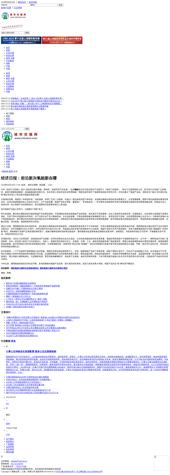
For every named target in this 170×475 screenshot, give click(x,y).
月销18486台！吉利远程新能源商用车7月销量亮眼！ (29, 380)
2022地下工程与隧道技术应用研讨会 (22, 336)
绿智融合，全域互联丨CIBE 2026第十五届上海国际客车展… (37, 98)
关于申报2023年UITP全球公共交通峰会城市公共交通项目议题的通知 (36, 328)
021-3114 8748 (17, 464)
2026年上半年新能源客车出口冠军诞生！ (24, 382)
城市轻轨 (10, 121)
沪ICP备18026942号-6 (66, 472)
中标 (8, 66)
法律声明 (10, 447)
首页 (8, 48)
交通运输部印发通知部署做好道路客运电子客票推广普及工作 (33, 330)
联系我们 (10, 441)
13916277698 (20, 466)
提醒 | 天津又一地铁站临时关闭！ (20, 323)
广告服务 (10, 444)
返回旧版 (33, 2)
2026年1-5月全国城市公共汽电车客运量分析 (25, 385)
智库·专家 (10, 58)
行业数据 (10, 61)
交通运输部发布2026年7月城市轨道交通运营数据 (27, 377)
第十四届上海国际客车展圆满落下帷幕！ (29, 109)
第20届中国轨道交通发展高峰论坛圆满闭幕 (30, 106)
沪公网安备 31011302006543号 (89, 472)
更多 (13, 341)
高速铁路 (10, 124)
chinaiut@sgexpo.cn (19, 461)
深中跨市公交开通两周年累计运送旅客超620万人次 (28, 390)
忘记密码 (18, 8)
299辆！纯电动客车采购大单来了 (20, 307)
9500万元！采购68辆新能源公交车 (21, 291)
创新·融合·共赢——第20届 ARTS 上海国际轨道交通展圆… (36, 104)
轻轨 (8, 119)
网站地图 (10, 452)
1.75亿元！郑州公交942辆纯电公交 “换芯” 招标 (26, 299)
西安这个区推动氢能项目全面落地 (21, 283)
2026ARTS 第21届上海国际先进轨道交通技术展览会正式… (36, 101)
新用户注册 (6, 8)
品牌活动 (10, 89)
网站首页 (22, 2)
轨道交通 (10, 55)
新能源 (5, 171)
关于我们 (10, 439)
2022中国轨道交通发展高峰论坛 (20, 333)
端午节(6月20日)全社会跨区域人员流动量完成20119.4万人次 (32, 393)
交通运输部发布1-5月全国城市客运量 (22, 387)
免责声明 (10, 449)
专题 (8, 69)
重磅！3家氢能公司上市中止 (18, 296)
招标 (8, 63)
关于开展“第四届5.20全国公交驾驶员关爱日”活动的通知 (30, 325)
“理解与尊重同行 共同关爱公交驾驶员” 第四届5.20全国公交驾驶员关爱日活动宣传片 (43, 317)
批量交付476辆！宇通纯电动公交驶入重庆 (24, 288)
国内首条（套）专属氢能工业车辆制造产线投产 (27, 302)
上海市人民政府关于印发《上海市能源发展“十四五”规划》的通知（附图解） (39, 320)
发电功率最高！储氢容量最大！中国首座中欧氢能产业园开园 (33, 286)
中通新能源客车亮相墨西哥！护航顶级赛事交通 (27, 294)
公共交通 (10, 53)
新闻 (8, 50)
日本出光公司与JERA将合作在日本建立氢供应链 (27, 304)
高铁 (8, 116)
